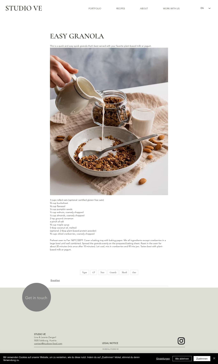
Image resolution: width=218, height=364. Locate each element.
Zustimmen (202, 358)
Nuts (102, 272)
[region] (36, 298)
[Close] (214, 358)
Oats (134, 272)
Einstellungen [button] (163, 358)
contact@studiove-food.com (48, 343)
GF (93, 272)
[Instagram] (181, 341)
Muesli (124, 272)
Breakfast (55, 280)
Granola (113, 272)
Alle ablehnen (182, 358)
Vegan (84, 272)
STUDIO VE (23, 8)
